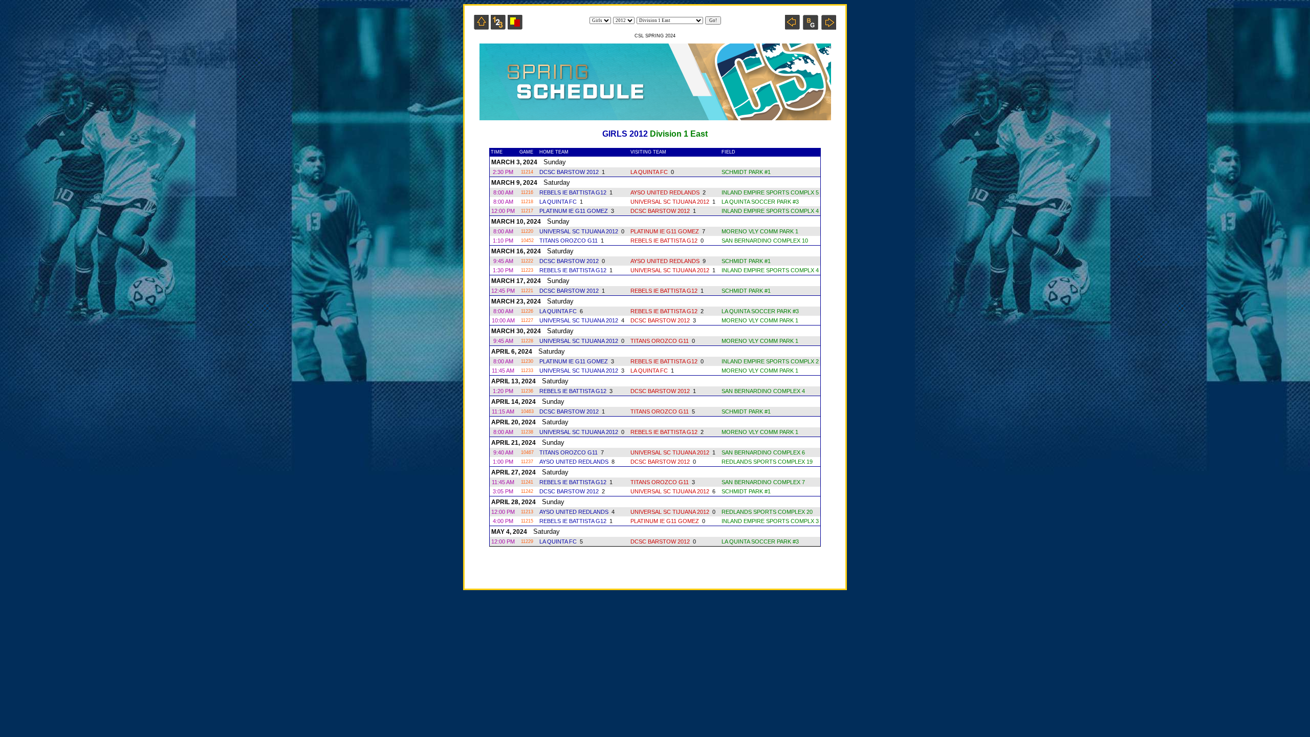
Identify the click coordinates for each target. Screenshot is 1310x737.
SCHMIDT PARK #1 (746, 172)
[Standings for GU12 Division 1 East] (498, 27)
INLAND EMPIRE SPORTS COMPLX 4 (770, 211)
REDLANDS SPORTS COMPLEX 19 (767, 462)
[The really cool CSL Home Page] (481, 27)
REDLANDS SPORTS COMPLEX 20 (767, 512)
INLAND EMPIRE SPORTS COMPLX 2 (770, 361)
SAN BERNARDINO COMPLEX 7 (763, 482)
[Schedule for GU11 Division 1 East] (792, 27)
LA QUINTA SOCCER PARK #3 (760, 202)
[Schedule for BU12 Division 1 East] (810, 27)
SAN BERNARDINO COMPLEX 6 (763, 452)
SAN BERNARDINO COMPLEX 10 (765, 240)
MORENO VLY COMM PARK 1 (760, 231)
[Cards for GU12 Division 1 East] (515, 27)
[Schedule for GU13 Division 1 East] (828, 27)
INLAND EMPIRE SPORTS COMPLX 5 (770, 192)
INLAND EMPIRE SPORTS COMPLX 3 (770, 521)
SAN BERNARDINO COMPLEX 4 (763, 391)
